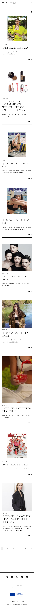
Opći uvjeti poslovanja (17, 588)
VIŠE (29, 59)
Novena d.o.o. (24, 604)
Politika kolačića (17, 585)
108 (25, 548)
